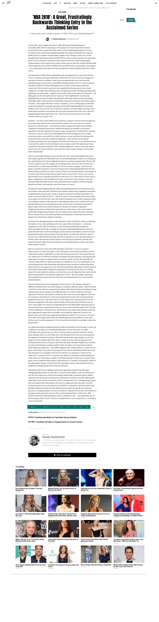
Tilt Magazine (46, 3)
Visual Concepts (59, 412)
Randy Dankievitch (59, 39)
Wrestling (67, 3)
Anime (75, 3)
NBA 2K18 (42, 412)
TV (60, 3)
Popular (131, 20)
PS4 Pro (50, 412)
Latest (122, 20)
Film (55, 3)
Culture (82, 3)
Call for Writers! (111, 3)
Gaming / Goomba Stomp (95, 3)
